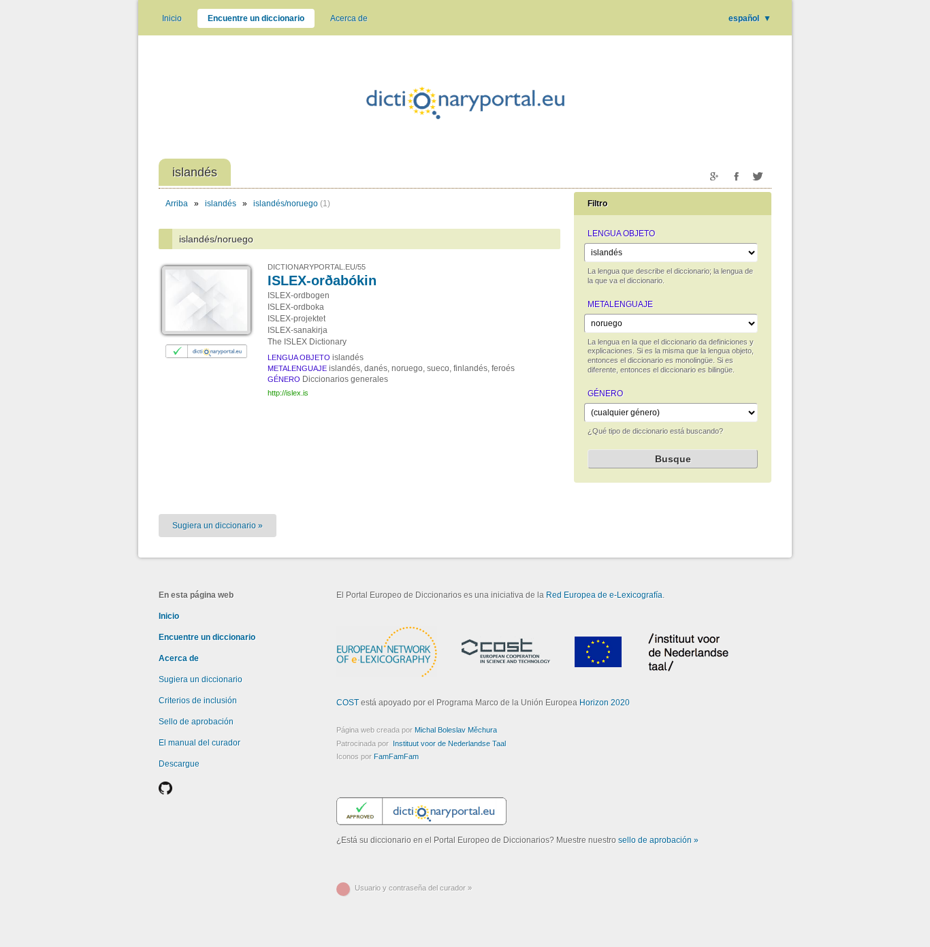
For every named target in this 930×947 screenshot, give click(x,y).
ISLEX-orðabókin (322, 280)
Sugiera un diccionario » (217, 525)
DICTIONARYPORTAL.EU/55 (317, 267)
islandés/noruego (285, 203)
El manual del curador (199, 743)
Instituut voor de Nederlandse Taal (449, 743)
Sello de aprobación (196, 721)
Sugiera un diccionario (200, 679)
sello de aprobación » (658, 840)
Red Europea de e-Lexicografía (604, 595)
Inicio (172, 18)
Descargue (179, 764)
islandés (220, 203)
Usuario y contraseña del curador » (413, 888)
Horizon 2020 (604, 702)
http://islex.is (288, 393)
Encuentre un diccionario (256, 18)
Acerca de (349, 18)
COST (347, 702)
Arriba (176, 203)
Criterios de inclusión (198, 700)
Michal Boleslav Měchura (456, 730)
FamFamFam (396, 756)
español (749, 18)
